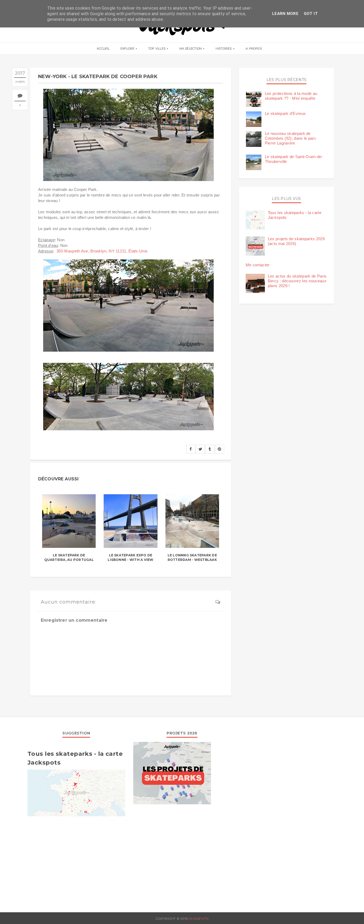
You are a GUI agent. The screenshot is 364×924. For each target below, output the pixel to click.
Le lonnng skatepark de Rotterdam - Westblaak (192, 557)
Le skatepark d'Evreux (285, 113)
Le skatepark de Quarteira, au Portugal (69, 557)
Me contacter (258, 265)
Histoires (224, 48)
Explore (127, 48)
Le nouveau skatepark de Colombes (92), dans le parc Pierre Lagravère (290, 138)
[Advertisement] (76, 861)
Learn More (285, 13)
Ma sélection (190, 48)
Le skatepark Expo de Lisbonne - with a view (130, 557)
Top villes (156, 48)
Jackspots (198, 919)
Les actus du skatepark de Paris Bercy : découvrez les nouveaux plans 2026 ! (297, 281)
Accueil (103, 48)
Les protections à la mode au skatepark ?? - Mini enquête (291, 96)
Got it (311, 13)
